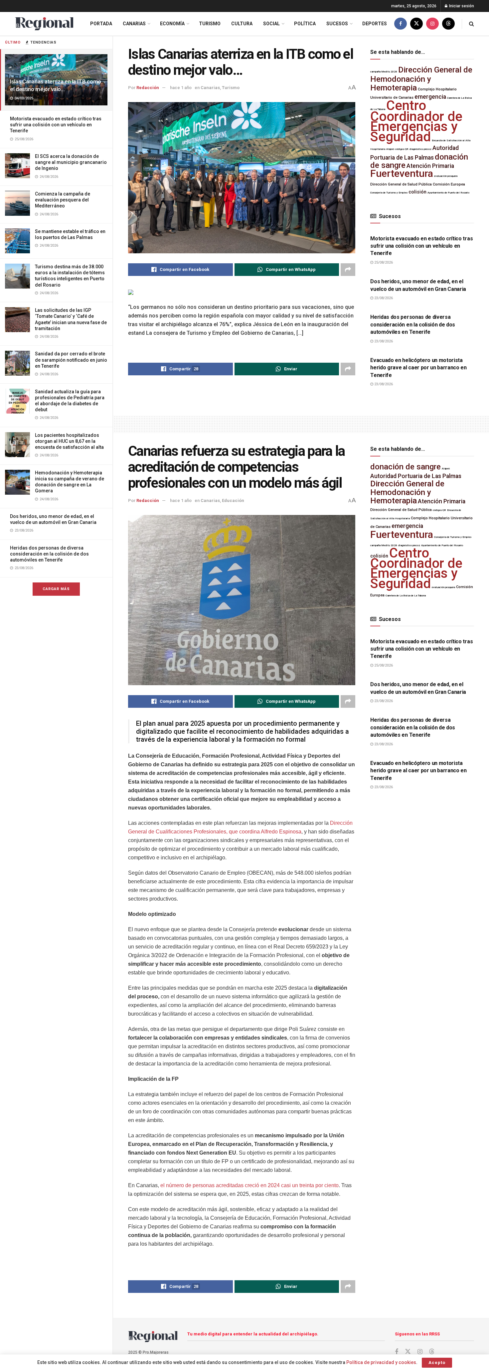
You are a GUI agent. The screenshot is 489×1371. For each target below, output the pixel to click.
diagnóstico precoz (420, 149)
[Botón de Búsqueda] (471, 24)
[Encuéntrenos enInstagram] (432, 24)
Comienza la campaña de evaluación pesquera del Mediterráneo (62, 199)
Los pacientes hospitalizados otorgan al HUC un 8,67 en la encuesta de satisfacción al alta (69, 441)
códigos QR (401, 149)
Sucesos (337, 23)
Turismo (210, 23)
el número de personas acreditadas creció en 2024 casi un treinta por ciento (249, 1185)
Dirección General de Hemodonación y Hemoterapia (421, 78)
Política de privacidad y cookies (381, 1362)
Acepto (436, 1362)
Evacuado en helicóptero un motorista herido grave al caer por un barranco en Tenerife (418, 367)
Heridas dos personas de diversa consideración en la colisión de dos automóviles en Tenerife (49, 553)
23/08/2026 (383, 298)
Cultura (241, 23)
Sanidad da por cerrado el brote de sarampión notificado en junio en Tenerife (71, 359)
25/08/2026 (383, 262)
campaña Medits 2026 (383, 71)
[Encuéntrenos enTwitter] (416, 24)
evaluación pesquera (445, 176)
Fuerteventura (401, 173)
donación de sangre (405, 466)
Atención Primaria (430, 166)
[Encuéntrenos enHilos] (448, 24)
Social (271, 23)
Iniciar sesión (461, 6)
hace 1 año (181, 87)
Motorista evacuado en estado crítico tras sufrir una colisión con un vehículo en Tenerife (55, 124)
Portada (101, 23)
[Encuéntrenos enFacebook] (400, 24)
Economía (172, 23)
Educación (233, 500)
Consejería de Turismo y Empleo (389, 192)
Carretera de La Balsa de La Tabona (406, 595)
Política (305, 23)
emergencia (430, 96)
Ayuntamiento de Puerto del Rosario (448, 192)
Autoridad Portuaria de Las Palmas (415, 476)
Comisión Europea (449, 184)
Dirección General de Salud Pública (401, 184)
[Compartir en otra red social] (348, 269)
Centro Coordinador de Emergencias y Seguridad (416, 121)
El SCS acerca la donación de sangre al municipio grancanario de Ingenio (71, 162)
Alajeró (390, 149)
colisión (417, 192)
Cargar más (56, 589)
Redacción (147, 87)
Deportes (374, 23)
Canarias (134, 23)
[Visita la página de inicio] (44, 23)
